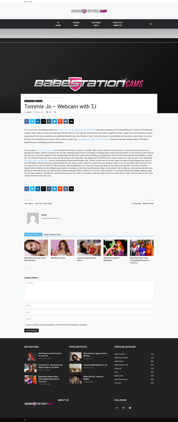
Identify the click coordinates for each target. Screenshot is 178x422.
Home (26, 98)
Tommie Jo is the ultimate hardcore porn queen (76, 130)
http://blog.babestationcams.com (50, 218)
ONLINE (76, 23)
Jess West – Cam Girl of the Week (38, 203)
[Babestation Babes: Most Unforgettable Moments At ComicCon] (142, 248)
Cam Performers (36, 98)
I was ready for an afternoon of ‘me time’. (93, 139)
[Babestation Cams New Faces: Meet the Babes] (36, 248)
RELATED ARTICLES (33, 235)
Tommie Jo (39, 101)
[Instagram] (123, 408)
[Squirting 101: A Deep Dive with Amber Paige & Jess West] (30, 368)
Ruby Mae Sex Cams (58, 258)
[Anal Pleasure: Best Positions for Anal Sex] (30, 356)
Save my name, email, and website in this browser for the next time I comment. (57, 325)
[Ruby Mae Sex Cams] (62, 248)
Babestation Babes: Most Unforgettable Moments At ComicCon (139, 260)
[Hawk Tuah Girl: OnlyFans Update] (75, 379)
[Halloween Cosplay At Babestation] (115, 248)
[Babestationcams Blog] (89, 11)
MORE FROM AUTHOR (52, 235)
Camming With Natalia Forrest (95, 365)
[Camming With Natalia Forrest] (75, 368)
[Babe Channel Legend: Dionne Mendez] (75, 356)
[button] (151, 24)
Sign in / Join (28, 2)
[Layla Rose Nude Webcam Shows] (89, 248)
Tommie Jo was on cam (45, 150)
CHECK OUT (118, 23)
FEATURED (96, 23)
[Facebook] (116, 408)
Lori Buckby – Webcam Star (143, 203)
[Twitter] (130, 408)
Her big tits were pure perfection (36, 160)
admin (29, 112)
